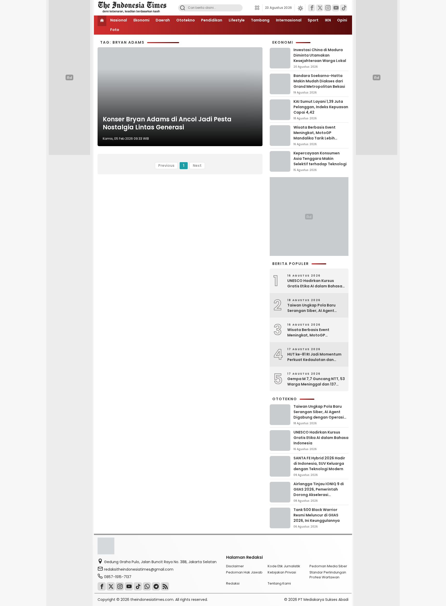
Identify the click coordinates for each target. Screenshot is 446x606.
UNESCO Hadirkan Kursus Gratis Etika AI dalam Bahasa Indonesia (314, 283)
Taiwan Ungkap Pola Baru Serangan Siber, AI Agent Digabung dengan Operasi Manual (312, 308)
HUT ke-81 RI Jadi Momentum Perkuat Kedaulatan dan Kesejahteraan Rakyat (314, 357)
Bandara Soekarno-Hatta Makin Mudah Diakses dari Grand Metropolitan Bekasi (319, 81)
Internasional (288, 20)
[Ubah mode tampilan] (299, 8)
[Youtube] (129, 586)
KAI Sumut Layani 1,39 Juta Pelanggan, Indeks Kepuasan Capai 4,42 (320, 107)
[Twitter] (319, 7)
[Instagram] (327, 7)
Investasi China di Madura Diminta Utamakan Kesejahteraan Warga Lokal (319, 55)
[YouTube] (335, 7)
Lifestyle (237, 20)
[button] (258, 7)
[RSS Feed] (165, 586)
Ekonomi (141, 20)
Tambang (260, 20)
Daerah (163, 20)
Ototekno (185, 20)
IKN (328, 20)
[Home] (102, 20)
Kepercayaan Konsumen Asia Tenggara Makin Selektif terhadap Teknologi (320, 159)
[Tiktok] (343, 7)
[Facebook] (311, 7)
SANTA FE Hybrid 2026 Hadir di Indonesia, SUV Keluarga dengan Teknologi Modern (319, 463)
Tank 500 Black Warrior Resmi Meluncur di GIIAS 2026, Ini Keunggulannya (316, 515)
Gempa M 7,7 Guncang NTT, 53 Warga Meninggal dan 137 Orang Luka (316, 381)
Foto (114, 29)
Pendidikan (211, 20)
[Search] (182, 8)
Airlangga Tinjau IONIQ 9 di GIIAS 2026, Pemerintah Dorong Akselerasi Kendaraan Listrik (318, 492)
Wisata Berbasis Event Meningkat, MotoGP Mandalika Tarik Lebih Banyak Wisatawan (314, 135)
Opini (342, 20)
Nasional (118, 20)
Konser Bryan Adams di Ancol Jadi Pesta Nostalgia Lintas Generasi (167, 123)
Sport (313, 20)
